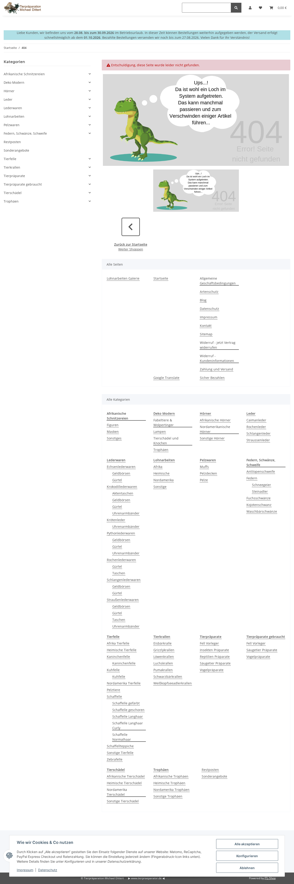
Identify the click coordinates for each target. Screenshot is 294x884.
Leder (8, 99)
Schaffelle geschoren (128, 710)
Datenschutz (209, 308)
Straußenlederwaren (123, 600)
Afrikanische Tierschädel (126, 776)
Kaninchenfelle (118, 656)
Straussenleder (258, 440)
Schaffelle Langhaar (127, 716)
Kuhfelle (113, 670)
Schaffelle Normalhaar (121, 737)
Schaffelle (114, 696)
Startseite (160, 278)
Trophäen (160, 450)
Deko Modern (14, 82)
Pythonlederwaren (121, 533)
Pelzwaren (12, 125)
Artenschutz (209, 291)
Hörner (9, 91)
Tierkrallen (12, 167)
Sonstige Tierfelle (120, 753)
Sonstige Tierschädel (123, 801)
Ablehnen (247, 868)
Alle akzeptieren (247, 844)
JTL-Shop (270, 878)
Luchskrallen (163, 663)
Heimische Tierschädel (124, 783)
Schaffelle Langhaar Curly (127, 725)
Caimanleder (256, 420)
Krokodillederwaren (122, 486)
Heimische (161, 473)
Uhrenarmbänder (125, 513)
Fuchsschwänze (258, 498)
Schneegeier (261, 485)
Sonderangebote (214, 776)
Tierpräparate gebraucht (23, 184)
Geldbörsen (121, 473)
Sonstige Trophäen (167, 796)
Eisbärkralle (162, 643)
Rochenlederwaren (121, 560)
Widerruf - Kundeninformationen (217, 358)
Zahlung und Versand (216, 369)
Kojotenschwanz (258, 505)
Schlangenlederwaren (124, 580)
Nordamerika (163, 480)
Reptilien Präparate (215, 656)
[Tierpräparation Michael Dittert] (22, 8)
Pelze (204, 480)
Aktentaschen (122, 493)
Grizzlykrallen (163, 650)
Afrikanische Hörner (215, 420)
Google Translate (166, 377)
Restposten (210, 769)
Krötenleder (116, 520)
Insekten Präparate (214, 650)
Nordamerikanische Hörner (215, 429)
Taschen (118, 573)
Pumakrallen (163, 670)
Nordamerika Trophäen (171, 789)
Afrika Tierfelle (118, 643)
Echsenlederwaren (121, 466)
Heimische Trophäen (169, 783)
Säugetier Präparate (215, 663)
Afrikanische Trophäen (170, 776)
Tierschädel (13, 193)
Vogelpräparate (211, 670)
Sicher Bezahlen (212, 377)
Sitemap (206, 334)
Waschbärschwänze (261, 511)
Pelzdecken (208, 473)
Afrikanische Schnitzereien (24, 74)
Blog (203, 300)
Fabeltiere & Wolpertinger (163, 422)
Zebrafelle (114, 759)
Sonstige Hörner (212, 438)
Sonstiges (114, 438)
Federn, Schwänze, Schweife (25, 133)
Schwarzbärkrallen (167, 676)
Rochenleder (256, 427)
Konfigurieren (247, 856)
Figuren (113, 425)
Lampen (159, 431)
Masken (113, 431)
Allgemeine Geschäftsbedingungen (218, 280)
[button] (47, 74)
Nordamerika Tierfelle (124, 683)
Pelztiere (113, 690)
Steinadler (260, 491)
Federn (251, 478)
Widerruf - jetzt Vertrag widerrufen (217, 345)
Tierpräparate (14, 176)
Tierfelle (10, 159)
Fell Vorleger (209, 643)
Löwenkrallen (163, 656)
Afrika (157, 466)
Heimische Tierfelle (121, 650)
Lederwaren (13, 108)
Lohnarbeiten (14, 116)
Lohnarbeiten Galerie (123, 278)
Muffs (204, 466)
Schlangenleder (258, 433)
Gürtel (117, 480)
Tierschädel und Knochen (165, 440)
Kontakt (206, 325)
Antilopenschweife (260, 471)
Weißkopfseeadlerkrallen (172, 683)
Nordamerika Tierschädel (117, 792)
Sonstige (160, 486)
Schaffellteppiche (120, 746)
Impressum (208, 317)
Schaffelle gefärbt (126, 703)
